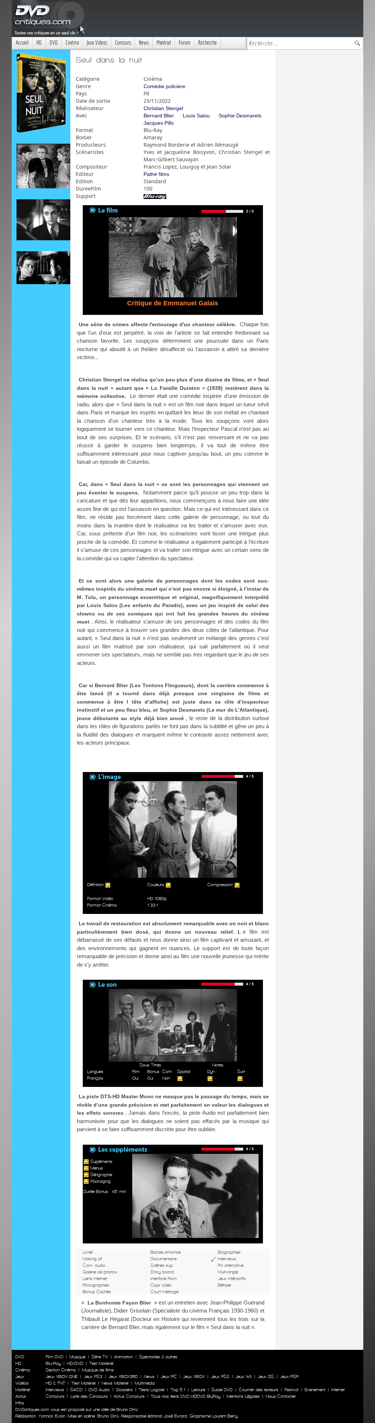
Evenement (315, 1390)
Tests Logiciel (151, 1390)
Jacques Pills (159, 123)
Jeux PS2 (220, 1376)
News (144, 42)
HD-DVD (75, 1363)
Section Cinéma (61, 1370)
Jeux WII (243, 1376)
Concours (123, 42)
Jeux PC (169, 1376)
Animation (123, 1357)
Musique (77, 1357)
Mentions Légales (243, 1396)
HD (39, 42)
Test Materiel (101, 1363)
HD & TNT (55, 1383)
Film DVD (54, 1357)
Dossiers (124, 1390)
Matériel (163, 42)
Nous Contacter (280, 1396)
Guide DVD (222, 1390)
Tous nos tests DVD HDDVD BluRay (185, 1396)
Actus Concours (129, 1396)
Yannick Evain (51, 1416)
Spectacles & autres (158, 1357)
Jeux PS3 (93, 1376)
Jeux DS (266, 1376)
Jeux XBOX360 (123, 1376)
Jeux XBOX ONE (62, 1376)
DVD (53, 42)
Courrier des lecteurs (258, 1390)
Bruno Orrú (108, 1416)
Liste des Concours (89, 1396)
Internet (338, 1390)
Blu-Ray (53, 1363)
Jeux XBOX (194, 1376)
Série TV (100, 1357)
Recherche (207, 42)
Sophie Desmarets (240, 115)
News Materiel (115, 1383)
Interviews (55, 1390)
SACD (76, 1390)
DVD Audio (99, 1390)
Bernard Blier (159, 115)
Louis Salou (196, 115)
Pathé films (156, 174)
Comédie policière (164, 86)
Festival (291, 1390)
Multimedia (145, 1383)
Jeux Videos (96, 42)
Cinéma (72, 42)
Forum (184, 42)
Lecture (198, 1390)
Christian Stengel (163, 108)
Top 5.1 (178, 1390)
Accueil (22, 42)
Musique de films (98, 1370)
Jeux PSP (289, 1376)
